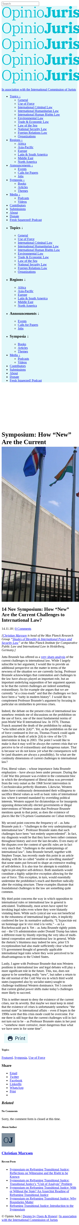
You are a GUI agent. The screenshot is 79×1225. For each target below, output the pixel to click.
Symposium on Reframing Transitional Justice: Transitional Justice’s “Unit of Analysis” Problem (41, 1182)
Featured (7, 1057)
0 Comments (23, 628)
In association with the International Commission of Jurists (39, 89)
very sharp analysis (53, 657)
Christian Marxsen (15, 635)
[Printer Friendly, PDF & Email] (16, 1042)
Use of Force (37, 1057)
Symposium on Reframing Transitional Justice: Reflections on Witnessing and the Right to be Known (39, 1173)
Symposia (20, 1057)
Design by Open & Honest (40, 1216)
